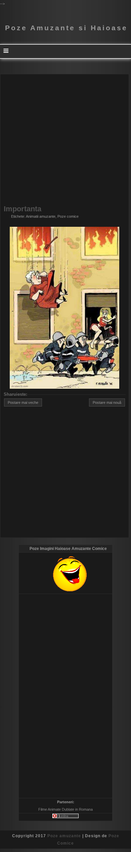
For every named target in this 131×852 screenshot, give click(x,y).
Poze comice (68, 216)
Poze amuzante (64, 836)
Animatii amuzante (40, 216)
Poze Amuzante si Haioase (66, 28)
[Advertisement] (65, 139)
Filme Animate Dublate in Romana (65, 809)
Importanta (22, 209)
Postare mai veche (23, 402)
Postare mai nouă (107, 402)
